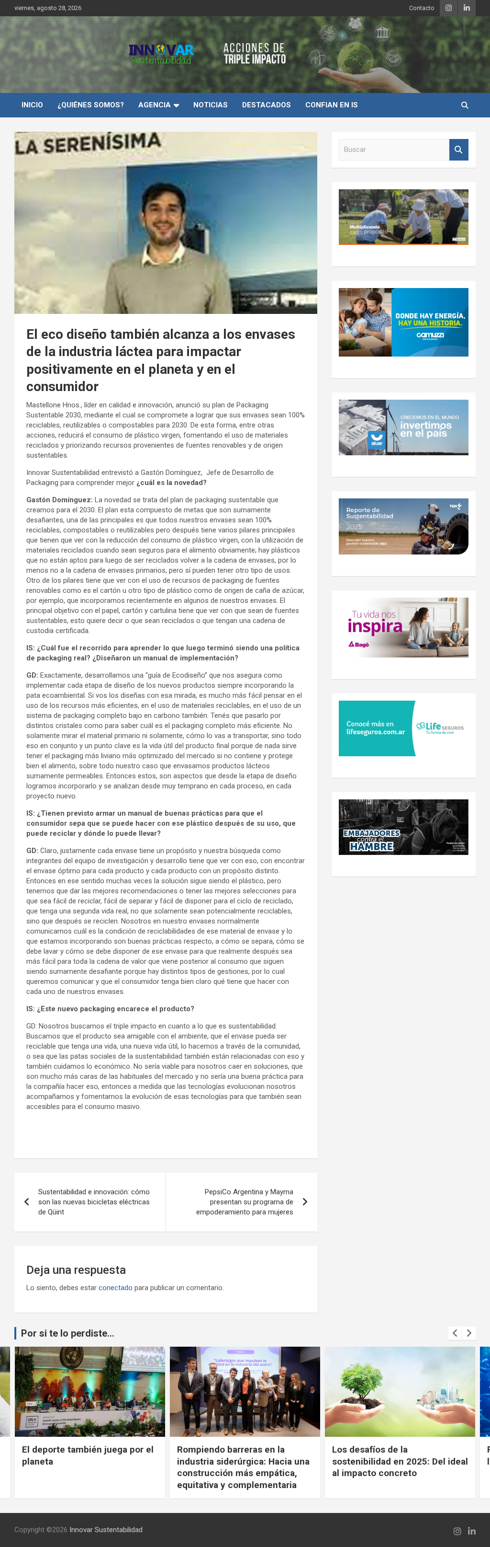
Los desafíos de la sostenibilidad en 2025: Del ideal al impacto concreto (245, 1461)
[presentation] (455, 1333)
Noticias (210, 105)
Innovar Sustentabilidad (106, 1529)
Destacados (266, 105)
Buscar (458, 150)
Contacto (421, 8)
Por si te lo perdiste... (67, 1333)
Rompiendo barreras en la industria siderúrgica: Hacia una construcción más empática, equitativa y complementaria (88, 1467)
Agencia (154, 105)
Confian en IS (331, 105)
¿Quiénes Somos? (90, 105)
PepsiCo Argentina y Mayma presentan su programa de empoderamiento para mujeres (244, 1202)
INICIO (32, 105)
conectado (116, 1287)
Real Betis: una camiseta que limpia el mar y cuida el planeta (397, 1455)
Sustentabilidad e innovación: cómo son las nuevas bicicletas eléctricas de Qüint (94, 1202)
